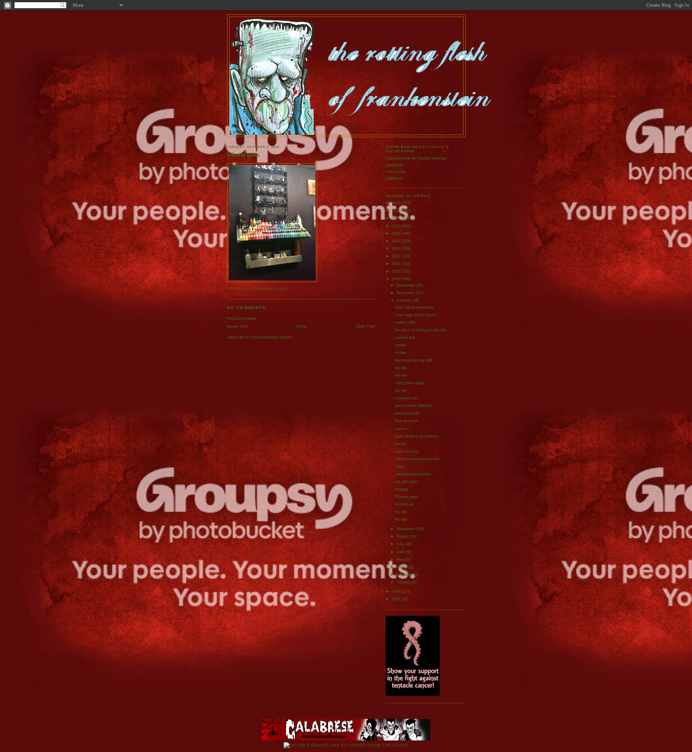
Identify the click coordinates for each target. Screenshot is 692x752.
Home (302, 326)
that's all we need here (414, 307)
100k (399, 466)
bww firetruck (406, 420)
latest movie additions (413, 405)
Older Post (365, 326)
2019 (397, 203)
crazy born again (410, 383)
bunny (400, 444)
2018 (397, 210)
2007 (397, 599)
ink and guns (243, 155)
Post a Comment (241, 318)
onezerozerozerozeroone (417, 459)
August (403, 536)
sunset (401, 428)
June (401, 552)
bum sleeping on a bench (417, 436)
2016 (397, 226)
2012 (397, 256)
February (405, 574)
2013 (397, 248)
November (406, 293)
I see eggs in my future (415, 315)
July (400, 544)
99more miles (406, 496)
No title (401, 368)
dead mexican (407, 413)
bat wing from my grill (413, 360)
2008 (397, 591)
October (404, 300)
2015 (397, 233)
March (402, 567)
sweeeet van (406, 398)
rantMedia (394, 165)
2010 (397, 271)
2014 (397, 241)
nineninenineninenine (413, 474)
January (404, 582)
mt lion (400, 352)
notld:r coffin (405, 322)
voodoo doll (405, 337)
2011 (397, 263)
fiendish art (404, 504)
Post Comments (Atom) (271, 337)
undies (401, 345)
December (406, 285)
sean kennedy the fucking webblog (416, 158)
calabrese (394, 178)
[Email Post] (288, 288)
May (400, 559)
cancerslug (395, 171)
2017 (397, 218)
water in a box (407, 451)
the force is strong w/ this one (421, 330)
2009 (397, 279)
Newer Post (237, 326)
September (406, 529)
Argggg (401, 489)
